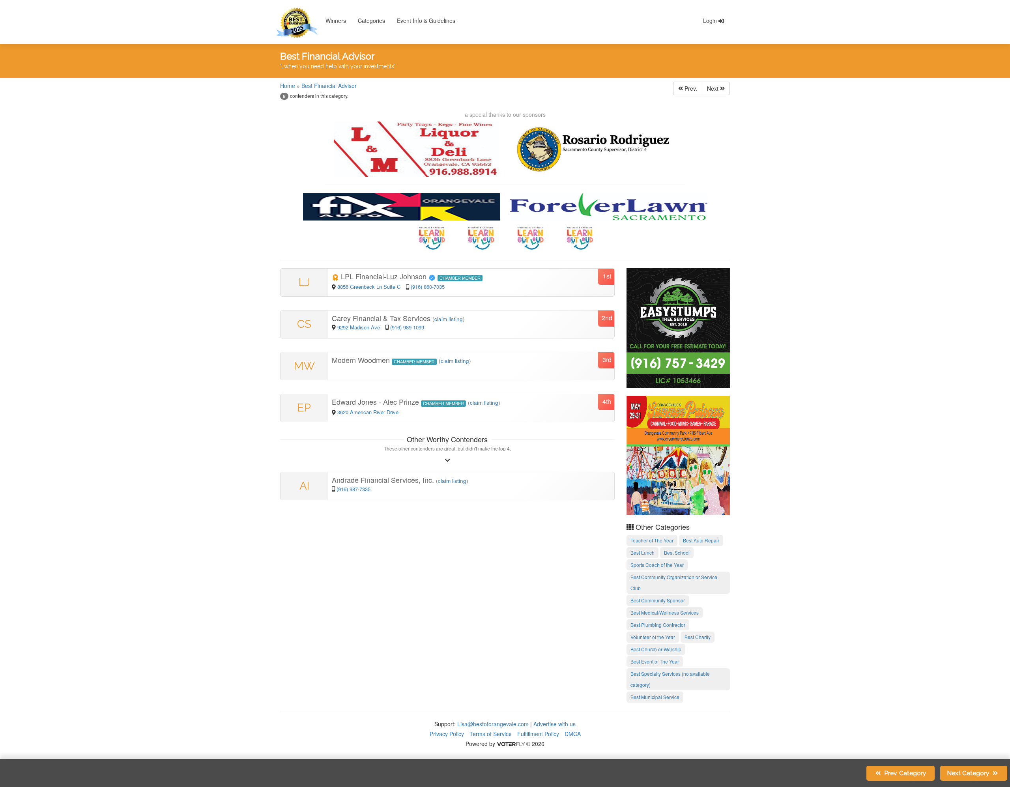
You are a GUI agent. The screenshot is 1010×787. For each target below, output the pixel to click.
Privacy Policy (447, 734)
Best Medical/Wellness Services (664, 612)
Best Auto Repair (701, 540)
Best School (677, 552)
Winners (335, 20)
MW (304, 365)
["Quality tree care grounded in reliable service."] (678, 327)
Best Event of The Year (654, 661)
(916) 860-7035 (428, 286)
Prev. (690, 88)
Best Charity (698, 637)
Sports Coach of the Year (657, 564)
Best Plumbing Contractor (657, 624)
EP (304, 407)
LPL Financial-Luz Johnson (383, 276)
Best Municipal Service (654, 697)
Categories (371, 20)
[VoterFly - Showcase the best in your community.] (510, 744)
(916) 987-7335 (353, 489)
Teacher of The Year (651, 540)
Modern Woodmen (362, 360)
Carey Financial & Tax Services (382, 318)
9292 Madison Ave (359, 327)
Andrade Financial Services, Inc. (384, 480)
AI (304, 485)
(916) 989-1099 (407, 327)
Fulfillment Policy (538, 734)
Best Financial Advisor (329, 86)
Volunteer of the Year (652, 637)
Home (287, 86)
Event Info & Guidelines (426, 20)
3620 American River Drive (367, 412)
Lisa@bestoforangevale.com (493, 724)
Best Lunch (642, 552)
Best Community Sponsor (657, 600)
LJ (304, 282)
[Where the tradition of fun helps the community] (678, 454)
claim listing (448, 319)
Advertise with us (554, 724)
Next (713, 88)
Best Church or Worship (655, 649)
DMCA (573, 734)
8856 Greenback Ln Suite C (368, 286)
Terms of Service (490, 734)
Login (710, 20)
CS (304, 324)
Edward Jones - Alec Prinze (376, 401)
